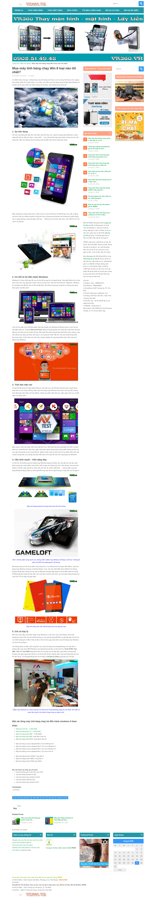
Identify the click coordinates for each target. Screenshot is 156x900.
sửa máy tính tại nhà (25, 840)
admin (32, 76)
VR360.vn (19, 10)
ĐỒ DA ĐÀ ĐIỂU (131, 10)
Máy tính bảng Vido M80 (24, 734)
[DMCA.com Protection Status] (49, 845)
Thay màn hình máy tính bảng (22, 845)
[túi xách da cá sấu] (129, 102)
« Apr (119, 870)
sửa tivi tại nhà (37, 840)
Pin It (15, 808)
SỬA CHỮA (72, 10)
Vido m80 (36, 798)
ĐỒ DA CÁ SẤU (112, 10)
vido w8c (51, 798)
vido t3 (43, 798)
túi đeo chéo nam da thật (62, 848)
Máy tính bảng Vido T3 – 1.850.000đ (28, 731)
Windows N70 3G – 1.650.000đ (26, 729)
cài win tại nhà (17, 842)
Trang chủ (15, 63)
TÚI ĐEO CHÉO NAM (91, 10)
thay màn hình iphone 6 (23, 847)
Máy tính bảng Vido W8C (24, 736)
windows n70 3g (61, 798)
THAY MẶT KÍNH (55, 10)
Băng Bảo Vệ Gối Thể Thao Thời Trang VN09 (97, 864)
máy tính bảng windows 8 (21, 798)
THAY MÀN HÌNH (35, 10)
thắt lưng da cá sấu (90, 259)
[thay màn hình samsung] (97, 126)
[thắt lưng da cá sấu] (129, 140)
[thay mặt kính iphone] (97, 98)
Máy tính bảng (25, 63)
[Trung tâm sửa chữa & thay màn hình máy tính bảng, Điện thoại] (33, 4)
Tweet (19, 806)
